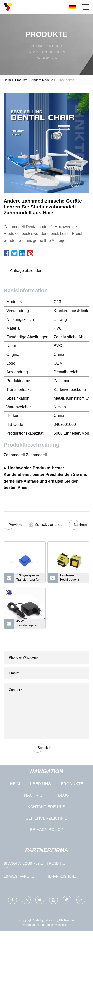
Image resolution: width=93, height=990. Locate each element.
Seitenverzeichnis (46, 818)
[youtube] (53, 900)
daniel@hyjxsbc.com (56, 925)
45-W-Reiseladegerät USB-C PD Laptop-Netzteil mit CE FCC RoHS (29, 624)
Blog (63, 795)
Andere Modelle (42, 80)
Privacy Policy (46, 830)
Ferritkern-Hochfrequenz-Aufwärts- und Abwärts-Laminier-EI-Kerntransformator (72, 578)
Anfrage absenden (26, 270)
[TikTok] (80, 900)
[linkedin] (26, 900)
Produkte (21, 80)
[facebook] (12, 900)
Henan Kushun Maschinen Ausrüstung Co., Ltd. (63, 878)
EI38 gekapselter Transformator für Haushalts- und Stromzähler (27, 578)
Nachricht (36, 795)
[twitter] (39, 900)
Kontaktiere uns (46, 807)
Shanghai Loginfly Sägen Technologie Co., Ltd (23, 864)
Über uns (40, 784)
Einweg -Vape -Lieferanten (17, 878)
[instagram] (67, 900)
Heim (7, 80)
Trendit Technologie (59, 864)
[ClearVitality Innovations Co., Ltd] (8, 7)
